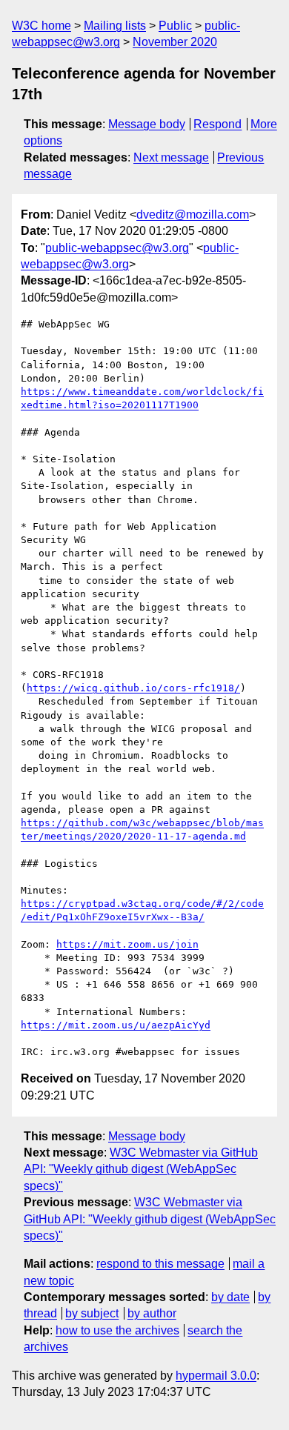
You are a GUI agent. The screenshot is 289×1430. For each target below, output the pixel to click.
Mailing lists (115, 25)
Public (175, 25)
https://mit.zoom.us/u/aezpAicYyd (115, 1025)
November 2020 (175, 42)
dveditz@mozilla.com (192, 214)
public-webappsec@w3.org (117, 248)
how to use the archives (117, 1330)
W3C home (41, 25)
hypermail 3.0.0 (216, 1375)
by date (230, 1297)
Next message (171, 157)
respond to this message (160, 1263)
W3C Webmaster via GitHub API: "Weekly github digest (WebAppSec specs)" (141, 1169)
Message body (146, 124)
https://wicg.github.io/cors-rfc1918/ (133, 688)
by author (151, 1313)
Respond (217, 124)
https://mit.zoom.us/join (127, 944)
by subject (92, 1313)
